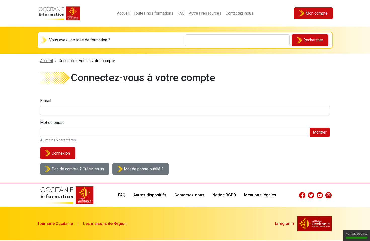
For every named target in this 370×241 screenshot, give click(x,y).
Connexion (61, 153)
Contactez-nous (239, 13)
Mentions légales (260, 195)
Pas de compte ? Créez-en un (78, 169)
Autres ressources (205, 13)
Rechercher (313, 40)
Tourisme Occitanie (55, 223)
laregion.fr (285, 223)
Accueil (123, 13)
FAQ (181, 13)
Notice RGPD (224, 195)
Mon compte (317, 13)
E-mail (45, 100)
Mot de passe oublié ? (143, 169)
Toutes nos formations (153, 13)
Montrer (320, 132)
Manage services (356, 233)
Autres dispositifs (149, 195)
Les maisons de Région (105, 223)
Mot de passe (52, 122)
